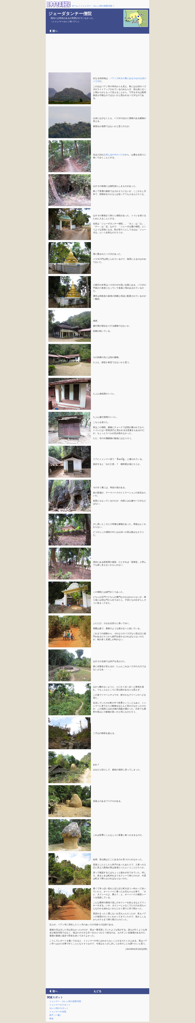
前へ (55, 30)
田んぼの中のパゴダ (115, 155)
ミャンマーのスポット (59, 1005)
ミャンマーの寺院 (57, 1012)
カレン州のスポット (58, 1008)
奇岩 (51, 1018)
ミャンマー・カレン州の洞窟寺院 (96, 6)
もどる (97, 991)
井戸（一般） (55, 1015)
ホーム (75, 6)
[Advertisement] (97, 52)
